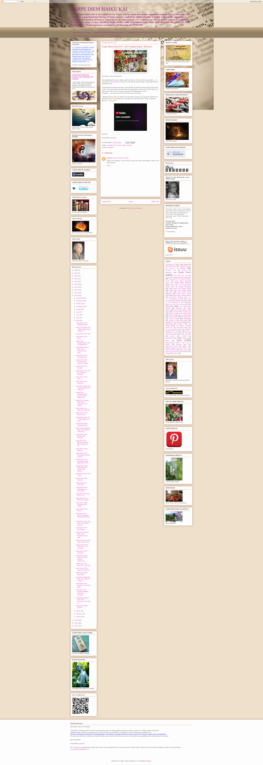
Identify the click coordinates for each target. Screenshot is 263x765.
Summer (180, 324)
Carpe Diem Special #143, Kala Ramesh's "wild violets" (82, 402)
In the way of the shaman (176, 304)
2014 (76, 620)
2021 (76, 278)
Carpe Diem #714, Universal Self (82, 356)
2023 (76, 273)
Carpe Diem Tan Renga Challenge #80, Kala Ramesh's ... (83, 516)
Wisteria (129, 145)
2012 (76, 626)
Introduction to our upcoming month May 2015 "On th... (82, 461)
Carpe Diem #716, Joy (83, 334)
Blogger (149, 761)
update (124, 145)
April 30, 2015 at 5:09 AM (121, 158)
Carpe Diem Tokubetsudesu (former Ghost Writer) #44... (81, 394)
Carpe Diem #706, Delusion (82, 479)
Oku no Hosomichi (185, 315)
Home (74, 29)
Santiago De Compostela (174, 322)
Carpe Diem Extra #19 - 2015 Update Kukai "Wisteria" (83, 329)
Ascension (172, 268)
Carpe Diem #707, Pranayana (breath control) (82, 455)
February (79, 614)
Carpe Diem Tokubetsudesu (182, 295)
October (79, 303)
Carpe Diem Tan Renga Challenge (178, 287)
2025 (76, 270)
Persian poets (174, 318)
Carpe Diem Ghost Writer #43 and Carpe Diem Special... (82, 468)
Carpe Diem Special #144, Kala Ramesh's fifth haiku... (82, 349)
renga (167, 353)
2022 (76, 276)
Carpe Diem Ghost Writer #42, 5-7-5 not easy (82, 546)
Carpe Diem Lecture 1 (86, 29)
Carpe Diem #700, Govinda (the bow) (82, 569)
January (79, 616)
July (77, 312)
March (78, 611)
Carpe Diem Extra (112, 145)
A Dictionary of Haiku (172, 264)
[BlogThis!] (128, 142)
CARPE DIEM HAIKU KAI (98, 8)
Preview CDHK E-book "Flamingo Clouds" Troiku (108, 32)
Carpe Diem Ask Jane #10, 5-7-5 (83, 494)
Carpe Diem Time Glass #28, (81, 483)
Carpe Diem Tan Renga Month (180, 288)
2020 (76, 281)
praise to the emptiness (173, 351)
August (78, 309)
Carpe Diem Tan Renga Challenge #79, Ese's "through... (82, 592)
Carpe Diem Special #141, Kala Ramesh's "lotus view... (82, 534)
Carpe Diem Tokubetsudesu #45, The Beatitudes (83, 342)
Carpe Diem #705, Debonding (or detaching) (82, 489)
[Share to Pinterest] (134, 142)
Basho (182, 268)
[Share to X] (130, 142)
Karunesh (179, 308)
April (77, 320)
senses (175, 353)
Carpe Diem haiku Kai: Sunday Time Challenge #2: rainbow (82, 77)
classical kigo (171, 338)
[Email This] (126, 142)
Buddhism (169, 272)
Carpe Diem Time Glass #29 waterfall (83, 409)
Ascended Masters (185, 266)
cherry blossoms (186, 334)
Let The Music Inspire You (182, 312)
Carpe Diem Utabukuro (176, 297)
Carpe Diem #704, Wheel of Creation (82, 499)
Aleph (186, 264)
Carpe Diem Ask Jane (180, 275)
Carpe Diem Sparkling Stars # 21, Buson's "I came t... (83, 579)
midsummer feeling (172, 346)
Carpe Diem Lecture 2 (103, 29)
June (78, 315)
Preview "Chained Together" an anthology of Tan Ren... (89, 36)
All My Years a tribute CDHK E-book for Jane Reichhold (164, 29)
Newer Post (106, 202)
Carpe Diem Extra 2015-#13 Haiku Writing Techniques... (82, 558)
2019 (76, 284)
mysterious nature (176, 348)
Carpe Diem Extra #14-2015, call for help (83, 541)
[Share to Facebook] (132, 142)
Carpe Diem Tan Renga (178, 285)
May (77, 317)
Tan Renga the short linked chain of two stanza (141, 32)
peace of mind (183, 349)
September (80, 306)
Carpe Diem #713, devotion (82, 367)
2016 (76, 293)
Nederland (111, 147)
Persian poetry (186, 317)
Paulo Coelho (173, 317)
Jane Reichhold (113, 82)
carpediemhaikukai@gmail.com (79, 749)
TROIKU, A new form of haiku (81, 32)
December (79, 298)
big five (184, 332)
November (79, 301)
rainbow (185, 351)
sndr (137, 761)
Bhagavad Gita (171, 270)
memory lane (181, 344)
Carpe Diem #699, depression (82, 573)
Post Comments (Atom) (135, 208)
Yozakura (178, 331)
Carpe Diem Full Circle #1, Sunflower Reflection (83, 372)
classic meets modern (178, 336)
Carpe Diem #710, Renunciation (82, 413)
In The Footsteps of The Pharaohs (178, 302)
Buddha (184, 270)
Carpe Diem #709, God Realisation (82, 424)
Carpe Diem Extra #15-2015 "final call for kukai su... (83, 523)
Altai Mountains (171, 266)
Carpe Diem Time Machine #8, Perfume (81, 436)
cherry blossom (171, 334)
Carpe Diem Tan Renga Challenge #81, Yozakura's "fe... (82, 443)
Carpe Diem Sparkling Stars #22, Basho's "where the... (83, 429)
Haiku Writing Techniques (179, 300)
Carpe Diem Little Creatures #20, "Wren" (81, 504)
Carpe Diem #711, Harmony (82, 382)
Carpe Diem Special (182, 283)
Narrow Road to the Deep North (180, 313)
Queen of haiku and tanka (178, 320)
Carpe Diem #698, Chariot (82, 606)
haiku (179, 340)
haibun (184, 338)
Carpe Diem (184, 272)
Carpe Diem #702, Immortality (82, 528)
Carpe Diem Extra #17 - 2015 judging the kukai (83, 419)
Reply (108, 165)
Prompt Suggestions (115, 36)
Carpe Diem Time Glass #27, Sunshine (83, 564)
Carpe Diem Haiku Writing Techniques (178, 277)
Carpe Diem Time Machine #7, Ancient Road (83, 585)
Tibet (177, 327)
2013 (76, 623)
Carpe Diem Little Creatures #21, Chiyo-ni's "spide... (82, 361)
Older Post (155, 202)
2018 (76, 287)
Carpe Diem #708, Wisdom (82, 449)
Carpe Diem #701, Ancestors (82, 552)
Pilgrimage (187, 318)
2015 (76, 295)
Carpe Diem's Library (120, 29)
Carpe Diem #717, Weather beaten (82, 323)
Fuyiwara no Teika (177, 299)
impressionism (170, 342)
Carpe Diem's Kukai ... (137, 29)
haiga (167, 340)
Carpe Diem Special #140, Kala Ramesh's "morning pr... (83, 600)
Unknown (110, 158)
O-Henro (172, 315)
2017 (76, 290)
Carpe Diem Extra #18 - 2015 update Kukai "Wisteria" (83, 387)
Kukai (119, 145)
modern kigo (186, 346)
